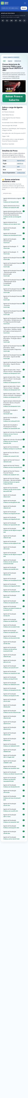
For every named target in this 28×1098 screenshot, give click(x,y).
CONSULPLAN (21, 173)
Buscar (24, 8)
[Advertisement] (14, 38)
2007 (18, 166)
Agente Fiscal (20, 160)
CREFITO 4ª (20, 163)
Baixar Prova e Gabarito (14, 98)
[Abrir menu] (25, 3)
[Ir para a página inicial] (4, 3)
